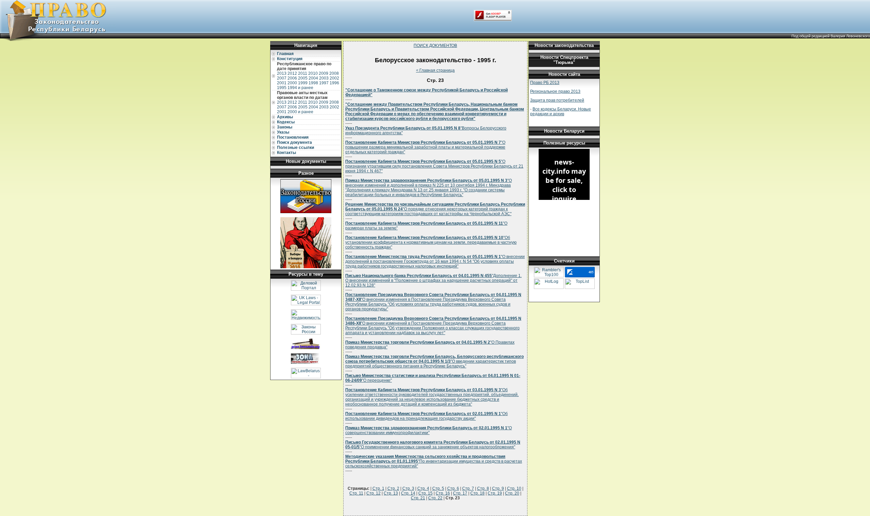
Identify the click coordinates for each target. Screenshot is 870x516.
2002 (334, 78)
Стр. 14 (408, 493)
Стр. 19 (495, 493)
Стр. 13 (391, 493)
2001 (281, 83)
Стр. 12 (373, 493)
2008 (334, 73)
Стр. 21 (418, 498)
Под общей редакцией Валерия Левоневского (830, 36)
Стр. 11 (356, 493)
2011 (302, 73)
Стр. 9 (498, 488)
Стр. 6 (453, 488)
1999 (303, 83)
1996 (334, 83)
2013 (281, 73)
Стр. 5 (438, 488)
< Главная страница (435, 70)
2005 (303, 78)
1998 (313, 83)
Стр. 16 (443, 493)
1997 (324, 83)
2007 (281, 78)
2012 (292, 73)
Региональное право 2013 (555, 91)
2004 (313, 78)
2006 (292, 78)
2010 (313, 73)
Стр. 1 (378, 488)
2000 (292, 83)
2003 (324, 78)
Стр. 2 (393, 488)
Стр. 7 (468, 488)
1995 (281, 87)
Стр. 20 (512, 493)
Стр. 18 (477, 493)
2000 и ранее (300, 111)
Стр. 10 (514, 488)
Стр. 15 (425, 493)
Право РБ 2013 (544, 82)
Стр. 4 (423, 488)
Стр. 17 (460, 493)
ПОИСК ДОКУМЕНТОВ (435, 45)
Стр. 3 (408, 488)
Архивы (285, 117)
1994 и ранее (300, 87)
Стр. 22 (435, 498)
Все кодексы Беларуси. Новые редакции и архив (560, 111)
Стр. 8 (483, 488)
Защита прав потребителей (557, 100)
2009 (323, 73)
